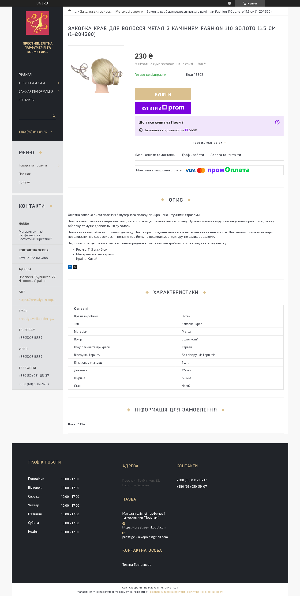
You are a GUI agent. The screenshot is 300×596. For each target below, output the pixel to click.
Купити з (151, 108)
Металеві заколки (129, 11)
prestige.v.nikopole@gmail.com (37, 319)
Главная (25, 74)
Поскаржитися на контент (167, 591)
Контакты (26, 100)
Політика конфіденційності (205, 591)
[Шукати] (53, 115)
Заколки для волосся (96, 11)
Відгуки (24, 182)
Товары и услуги (32, 83)
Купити (163, 94)
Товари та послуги (33, 165)
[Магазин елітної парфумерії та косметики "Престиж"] (37, 23)
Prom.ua (172, 587)
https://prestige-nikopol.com (37, 300)
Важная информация (36, 91)
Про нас (25, 174)
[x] (75, 267)
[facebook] (70, 267)
